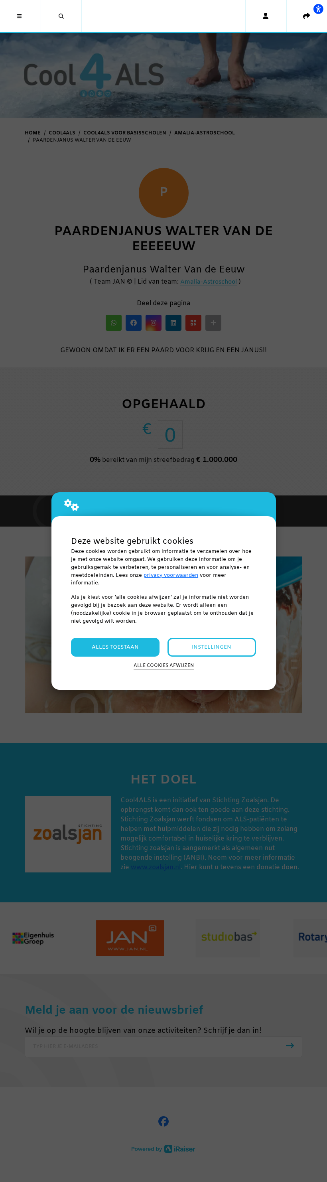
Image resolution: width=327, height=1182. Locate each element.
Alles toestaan (115, 647)
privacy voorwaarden (171, 575)
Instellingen (211, 647)
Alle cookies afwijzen (164, 666)
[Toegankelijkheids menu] (318, 9)
